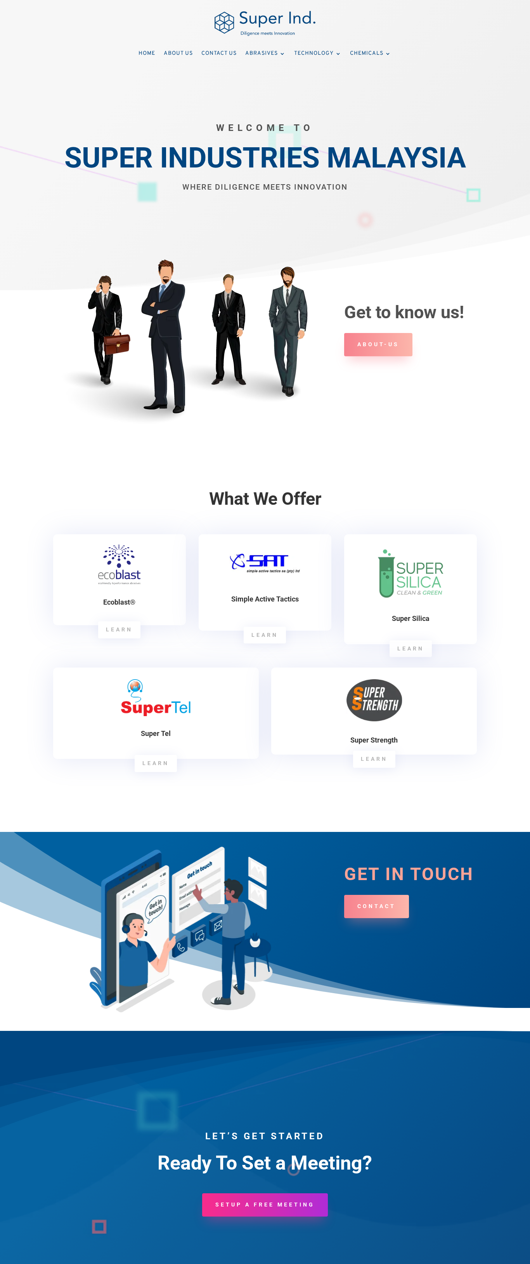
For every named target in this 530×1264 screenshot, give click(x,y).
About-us (378, 344)
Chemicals (366, 53)
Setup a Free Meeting (265, 1204)
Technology (314, 53)
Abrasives (261, 53)
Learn (119, 629)
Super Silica (411, 618)
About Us (178, 53)
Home (147, 53)
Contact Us (219, 53)
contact (376, 906)
